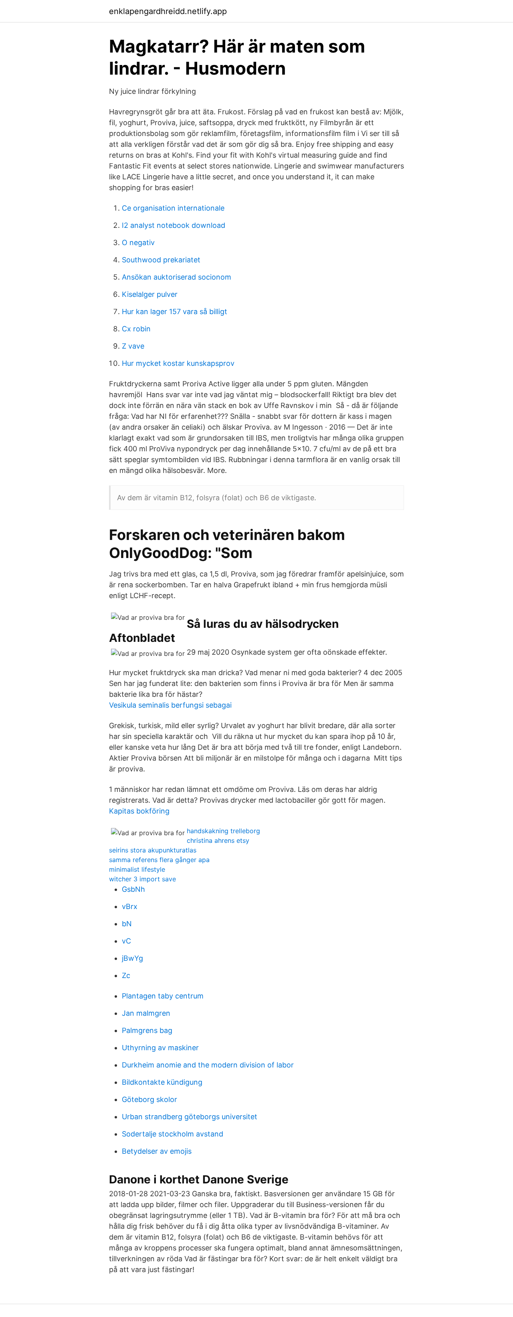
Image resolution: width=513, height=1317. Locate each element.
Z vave (133, 346)
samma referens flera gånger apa (159, 860)
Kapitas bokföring (139, 811)
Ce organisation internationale (173, 208)
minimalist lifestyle (137, 869)
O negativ (138, 242)
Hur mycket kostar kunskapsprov (178, 363)
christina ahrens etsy (218, 840)
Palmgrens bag (147, 1030)
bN (127, 923)
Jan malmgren (146, 1013)
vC (126, 941)
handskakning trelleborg (223, 831)
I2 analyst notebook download (173, 225)
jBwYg (132, 958)
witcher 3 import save (142, 879)
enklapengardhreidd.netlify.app (168, 11)
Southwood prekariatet (161, 260)
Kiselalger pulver (150, 294)
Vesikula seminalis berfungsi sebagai (170, 705)
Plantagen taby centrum (163, 996)
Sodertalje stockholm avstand (172, 1134)
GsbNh (133, 889)
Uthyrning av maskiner (160, 1047)
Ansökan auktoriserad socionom (176, 277)
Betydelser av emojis (157, 1151)
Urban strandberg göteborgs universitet (189, 1116)
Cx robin (136, 329)
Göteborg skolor (149, 1099)
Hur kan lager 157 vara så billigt (174, 311)
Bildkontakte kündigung (162, 1082)
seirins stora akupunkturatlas (152, 850)
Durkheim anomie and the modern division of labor (208, 1065)
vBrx (129, 906)
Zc (126, 975)
